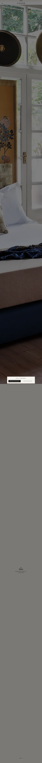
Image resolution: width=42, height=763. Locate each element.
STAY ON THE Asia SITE (28, 381)
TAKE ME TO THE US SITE (14, 381)
